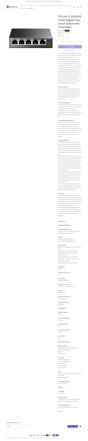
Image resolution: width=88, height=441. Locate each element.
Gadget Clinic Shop (12, 437)
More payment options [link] (70, 50)
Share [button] (61, 411)
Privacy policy (33, 437)
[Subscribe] (29, 426)
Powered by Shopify (19, 437)
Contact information (55, 437)
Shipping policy (47, 437)
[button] (40, 5)
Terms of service (40, 437)
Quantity (60, 35)
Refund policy (26, 437)
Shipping (60, 32)
